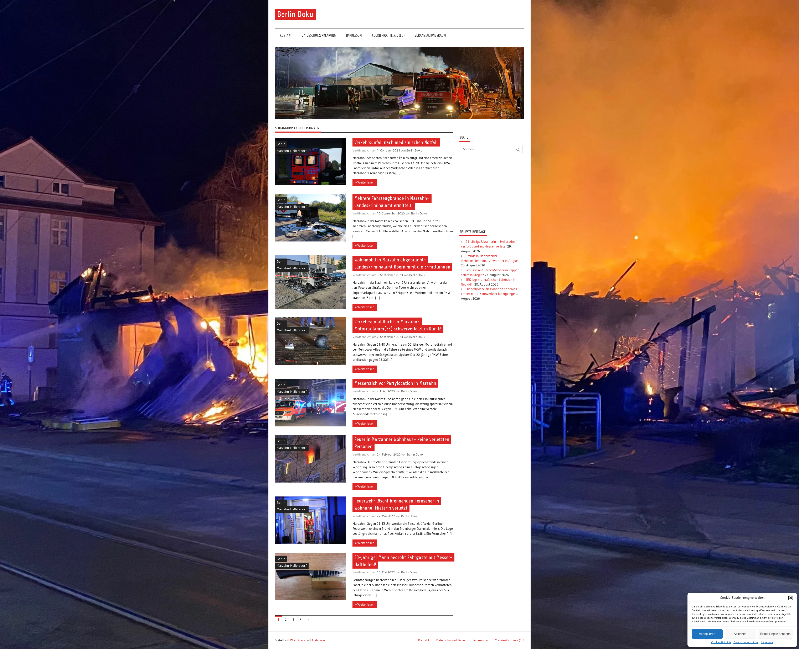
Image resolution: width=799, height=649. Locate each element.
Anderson (318, 640)
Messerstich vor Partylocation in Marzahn (395, 383)
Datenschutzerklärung (746, 642)
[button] (791, 598)
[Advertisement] (492, 192)
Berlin (281, 144)
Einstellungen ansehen (775, 633)
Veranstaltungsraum (430, 35)
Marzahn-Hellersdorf (292, 151)
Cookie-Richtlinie (721, 642)
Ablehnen (740, 633)
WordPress (297, 640)
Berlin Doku (295, 14)
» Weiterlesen (365, 182)
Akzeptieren (707, 633)
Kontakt (286, 35)
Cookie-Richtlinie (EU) (388, 35)
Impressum (767, 642)
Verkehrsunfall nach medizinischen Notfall (396, 142)
